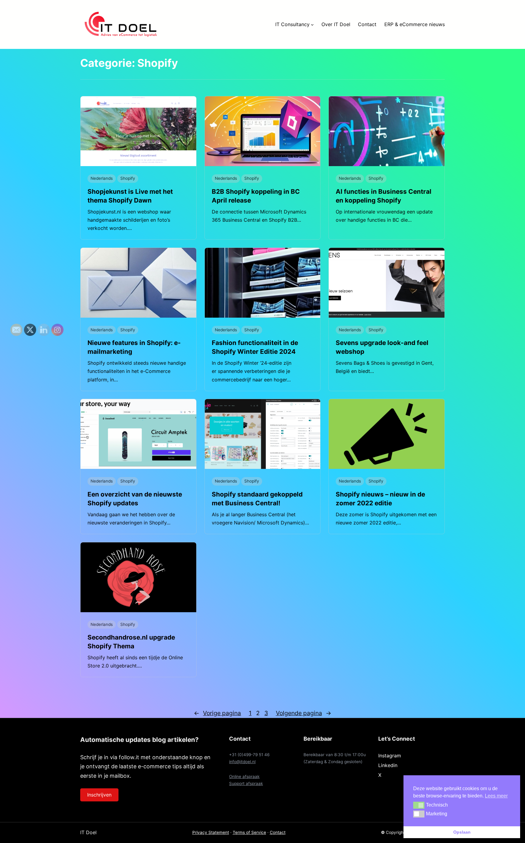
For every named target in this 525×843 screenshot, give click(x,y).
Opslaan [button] (462, 832)
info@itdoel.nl (242, 761)
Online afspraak (244, 776)
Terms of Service (249, 832)
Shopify (127, 178)
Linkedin (387, 765)
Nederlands (102, 178)
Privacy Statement (210, 832)
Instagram (389, 756)
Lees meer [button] (496, 795)
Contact (278, 832)
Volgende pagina (303, 713)
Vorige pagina (217, 713)
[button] (418, 805)
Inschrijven (99, 795)
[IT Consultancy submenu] (312, 24)
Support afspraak (246, 783)
